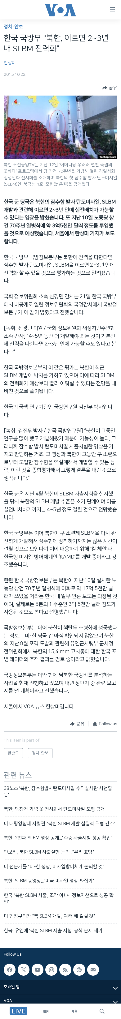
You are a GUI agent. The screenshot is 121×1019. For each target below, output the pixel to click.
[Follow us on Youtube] (37, 969)
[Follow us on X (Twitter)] (23, 969)
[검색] (102, 1011)
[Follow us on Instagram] (51, 969)
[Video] (46, 1011)
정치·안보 (13, 26)
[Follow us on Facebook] (10, 969)
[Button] (109, 88)
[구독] (93, 969)
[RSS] (65, 969)
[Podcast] (79, 969)
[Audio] (74, 1011)
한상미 (10, 62)
